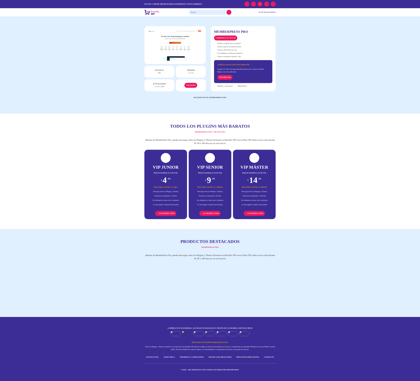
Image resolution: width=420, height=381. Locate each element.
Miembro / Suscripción (225, 86)
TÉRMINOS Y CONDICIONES (192, 357)
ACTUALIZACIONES (267, 12)
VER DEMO (191, 85)
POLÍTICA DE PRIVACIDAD (220, 357)
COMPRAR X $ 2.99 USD (226, 38)
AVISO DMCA (169, 357)
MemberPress (242, 86)
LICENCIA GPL (152, 357)
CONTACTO (269, 357)
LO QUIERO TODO (167, 213)
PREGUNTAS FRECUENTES (247, 357)
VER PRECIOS (225, 77)
